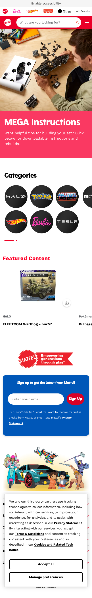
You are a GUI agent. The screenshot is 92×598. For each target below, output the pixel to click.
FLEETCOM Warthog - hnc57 (27, 324)
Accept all (46, 564)
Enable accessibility (46, 3)
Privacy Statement (68, 523)
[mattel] (5, 11)
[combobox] (48, 22)
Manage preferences (46, 577)
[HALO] (16, 196)
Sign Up (75, 399)
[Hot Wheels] (16, 221)
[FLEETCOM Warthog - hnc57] (38, 289)
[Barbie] (41, 221)
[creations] (64, 11)
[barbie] (17, 11)
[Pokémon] (41, 196)
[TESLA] (67, 221)
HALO (7, 316)
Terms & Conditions (29, 533)
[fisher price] (48, 11)
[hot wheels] (32, 11)
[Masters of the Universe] (67, 196)
